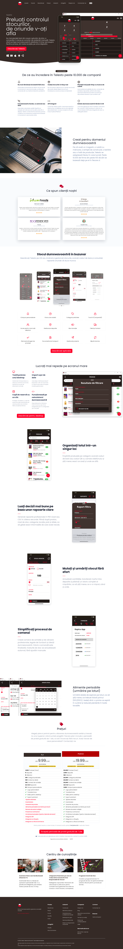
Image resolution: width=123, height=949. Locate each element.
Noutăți (49, 916)
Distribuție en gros (67, 917)
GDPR (71, 839)
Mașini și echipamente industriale (68, 923)
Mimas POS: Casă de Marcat (83, 932)
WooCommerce (52, 930)
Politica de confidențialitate (82, 920)
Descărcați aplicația (61, 351)
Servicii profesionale (68, 920)
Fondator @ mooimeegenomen (39, 226)
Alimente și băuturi (67, 910)
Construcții (65, 908)
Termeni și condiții (82, 917)
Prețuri (49, 3)
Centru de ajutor (96, 917)
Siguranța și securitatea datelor (59, 839)
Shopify (49, 927)
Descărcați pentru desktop (30, 416)
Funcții (33, 3)
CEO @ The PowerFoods (39, 205)
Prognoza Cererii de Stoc (87, 876)
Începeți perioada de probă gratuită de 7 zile (61, 831)
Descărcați (41, 3)
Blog (79, 910)
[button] (59, 305)
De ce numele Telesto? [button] (23, 913)
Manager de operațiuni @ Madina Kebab (84, 226)
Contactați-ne (82, 3)
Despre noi (72, 3)
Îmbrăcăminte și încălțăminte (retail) (68, 914)
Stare (49, 918)
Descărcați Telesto (16, 48)
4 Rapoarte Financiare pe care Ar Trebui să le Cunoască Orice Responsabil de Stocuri (60, 878)
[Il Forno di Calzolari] (84, 200)
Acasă (26, 3)
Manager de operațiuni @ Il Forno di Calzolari (84, 205)
